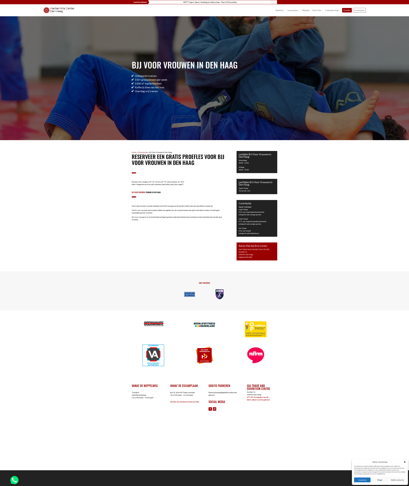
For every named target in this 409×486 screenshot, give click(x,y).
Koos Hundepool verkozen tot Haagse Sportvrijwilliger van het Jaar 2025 (210, 2)
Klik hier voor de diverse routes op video (184, 401)
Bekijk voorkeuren (397, 480)
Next (242, 294)
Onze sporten (143, 152)
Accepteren (362, 480)
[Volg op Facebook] (210, 409)
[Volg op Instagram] (214, 409)
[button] (405, 462)
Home (134, 152)
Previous (167, 294)
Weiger (380, 480)
